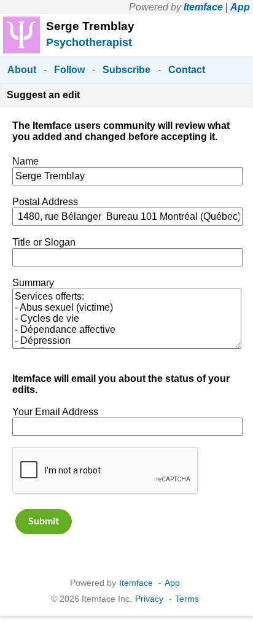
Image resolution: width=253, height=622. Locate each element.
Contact (186, 69)
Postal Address (45, 201)
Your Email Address (55, 411)
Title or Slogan (44, 242)
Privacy (149, 599)
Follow (69, 69)
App (240, 7)
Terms (187, 599)
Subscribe (126, 69)
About (21, 69)
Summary (33, 283)
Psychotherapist (89, 42)
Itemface (203, 7)
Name (25, 161)
